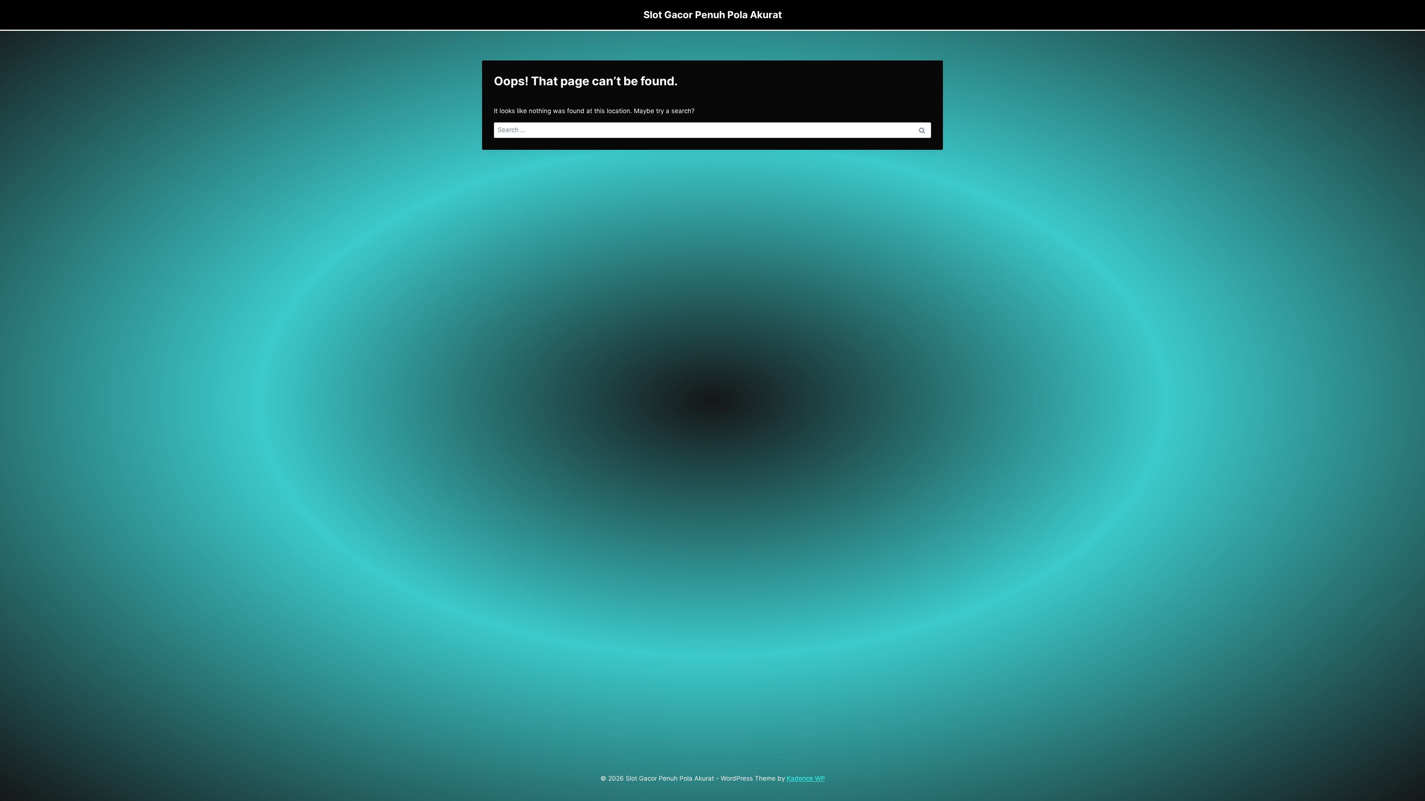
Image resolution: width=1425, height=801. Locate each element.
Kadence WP (806, 778)
